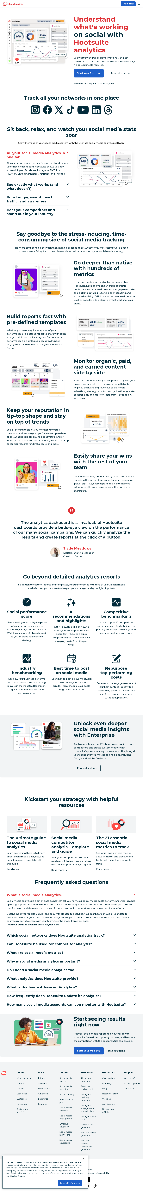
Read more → (14, 869)
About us (21, 1083)
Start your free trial (88, 73)
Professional (44, 1088)
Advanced (43, 1093)
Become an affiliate (108, 1110)
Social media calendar (65, 1109)
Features (42, 1104)
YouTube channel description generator (86, 1145)
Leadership (22, 1093)
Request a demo (120, 73)
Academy (107, 1083)
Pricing (41, 1078)
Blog (104, 1088)
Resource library (110, 1093)
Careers (20, 1088)
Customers (22, 1099)
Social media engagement (66, 1117)
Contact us (129, 1088)
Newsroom (22, 1104)
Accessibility (102, 1173)
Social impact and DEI (23, 1110)
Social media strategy (65, 1079)
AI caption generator (86, 1079)
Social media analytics (65, 1088)
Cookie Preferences (70, 1183)
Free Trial (128, 3)
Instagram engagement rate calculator (88, 1108)
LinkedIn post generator (87, 1126)
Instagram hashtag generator (86, 1097)
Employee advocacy (64, 1125)
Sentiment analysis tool (87, 1088)
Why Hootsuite (24, 1078)
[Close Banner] (83, 1158)
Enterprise (43, 1099)
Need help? (129, 1078)
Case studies (108, 1078)
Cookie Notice (17, 1176)
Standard (42, 1083)
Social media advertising (65, 1141)
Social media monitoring (65, 1133)
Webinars (106, 1099)
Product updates (132, 1083)
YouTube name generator (88, 1134)
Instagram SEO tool (88, 1118)
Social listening (66, 1094)
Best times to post (66, 1101)
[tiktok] (95, 1186)
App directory (108, 1104)
